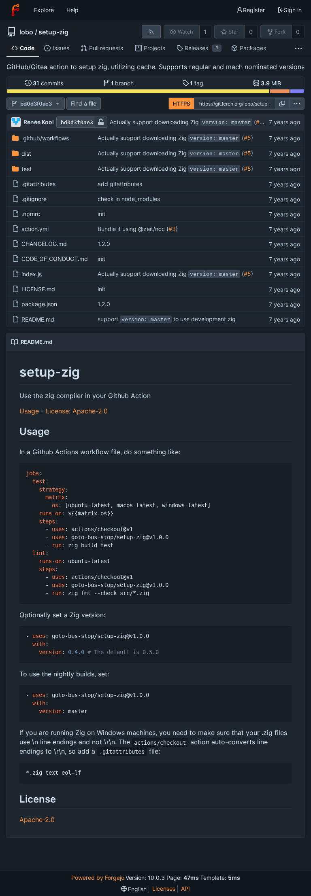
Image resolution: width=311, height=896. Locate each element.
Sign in (293, 9)
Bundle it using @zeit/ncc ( (133, 228)
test (26, 168)
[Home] (15, 10)
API (185, 888)
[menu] (297, 103)
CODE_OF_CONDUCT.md (54, 258)
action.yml (35, 228)
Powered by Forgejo (97, 877)
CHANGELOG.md (44, 243)
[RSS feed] (151, 31)
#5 (259, 122)
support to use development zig (167, 319)
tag (196, 83)
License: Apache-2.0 (77, 411)
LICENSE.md (38, 289)
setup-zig (53, 32)
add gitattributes (120, 183)
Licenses (163, 888)
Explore (44, 9)
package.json (39, 304)
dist (26, 153)
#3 (172, 228)
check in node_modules (129, 198)
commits (48, 83)
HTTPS (181, 103)
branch (122, 83)
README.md (37, 319)
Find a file (83, 103)
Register (254, 9)
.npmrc (30, 213)
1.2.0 (104, 243)
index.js (31, 274)
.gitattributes (38, 183)
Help (72, 9)
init (101, 213)
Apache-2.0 (37, 820)
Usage (29, 411)
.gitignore (34, 198)
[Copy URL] (282, 103)
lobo (26, 32)
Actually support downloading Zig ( (183, 122)
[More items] (298, 48)
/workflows (45, 138)
